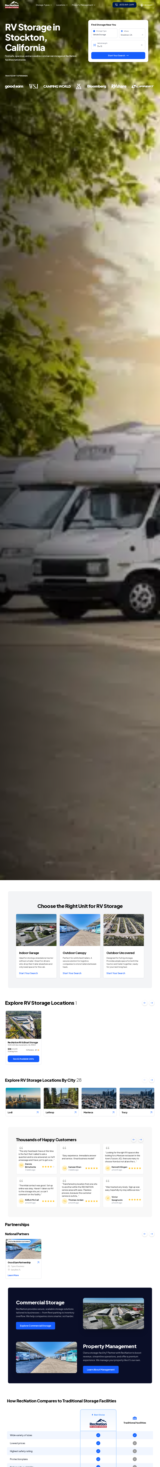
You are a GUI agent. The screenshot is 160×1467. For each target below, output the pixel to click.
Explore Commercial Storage (35, 1325)
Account (148, 5)
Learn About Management (101, 1369)
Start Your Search (28, 973)
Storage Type (101, 31)
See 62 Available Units (23, 1058)
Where (126, 31)
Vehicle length (102, 43)
